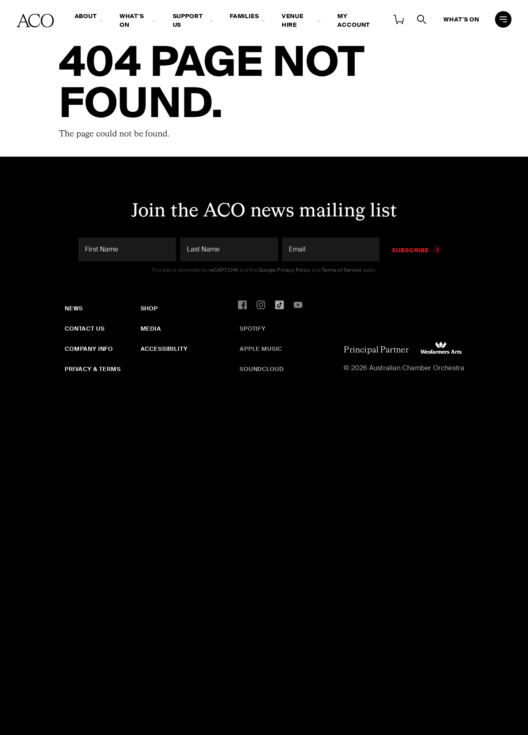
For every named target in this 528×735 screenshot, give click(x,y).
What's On (132, 20)
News (73, 308)
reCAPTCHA (223, 270)
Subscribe (410, 250)
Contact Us (84, 328)
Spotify (253, 328)
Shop (149, 308)
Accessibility (164, 348)
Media (151, 328)
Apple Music (261, 348)
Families (244, 16)
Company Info (89, 348)
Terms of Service (341, 270)
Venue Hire (293, 20)
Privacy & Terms (93, 369)
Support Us (188, 20)
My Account (353, 20)
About (86, 16)
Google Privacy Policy (284, 270)
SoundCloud (261, 369)
